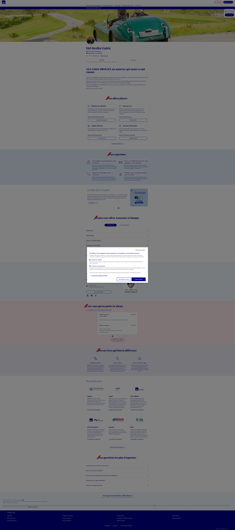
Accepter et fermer (138, 279)
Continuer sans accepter (140, 250)
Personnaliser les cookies (124, 279)
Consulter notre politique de (99, 275)
